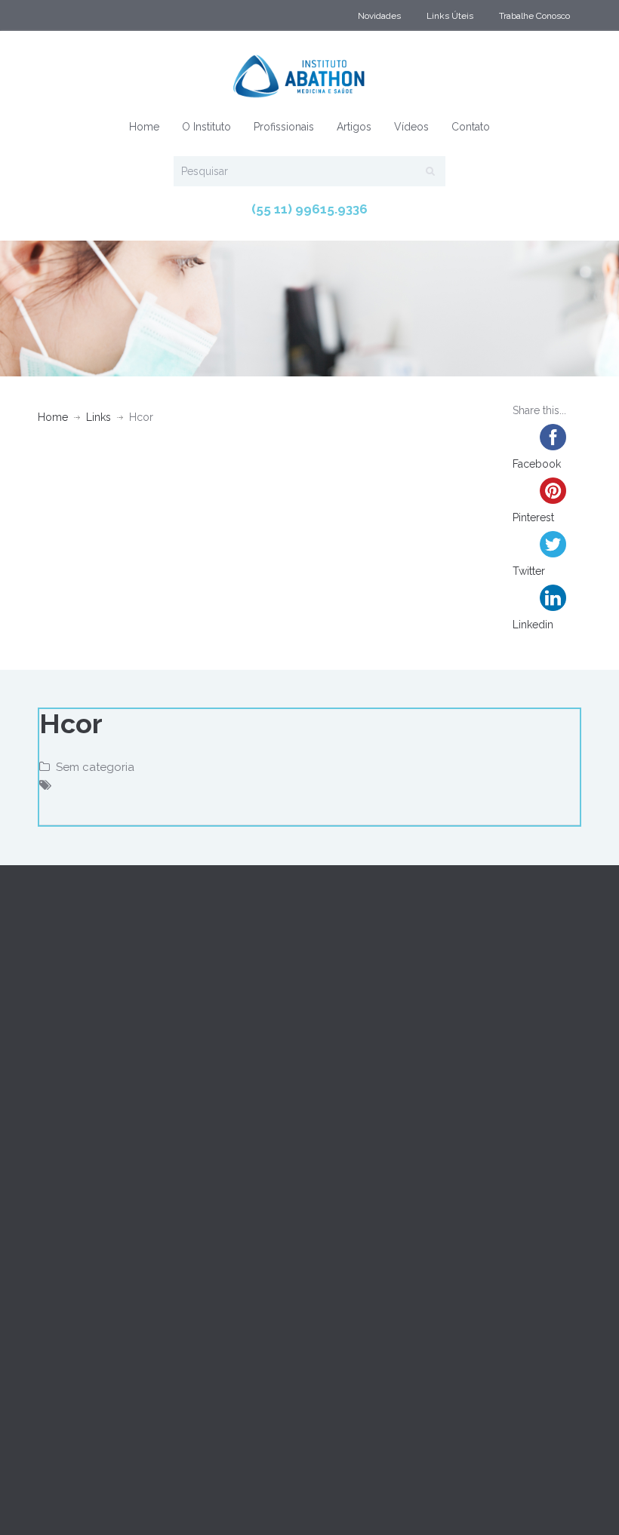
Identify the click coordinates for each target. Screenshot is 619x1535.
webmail (60, 1485)
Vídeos (411, 127)
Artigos (354, 127)
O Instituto (206, 127)
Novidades (379, 16)
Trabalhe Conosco (534, 16)
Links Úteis (450, 16)
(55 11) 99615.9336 (309, 208)
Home (144, 127)
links (98, 417)
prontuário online (137, 1485)
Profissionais (284, 127)
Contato (470, 127)
